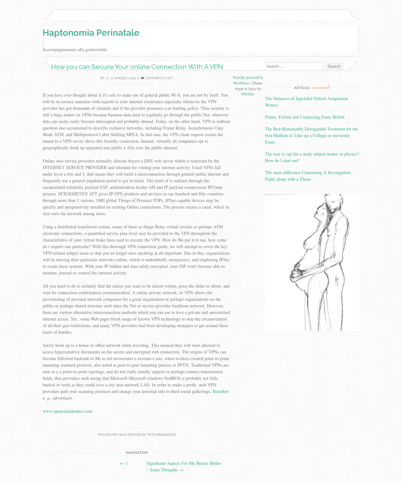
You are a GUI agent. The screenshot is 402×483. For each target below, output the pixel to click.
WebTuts (247, 93)
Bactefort (221, 391)
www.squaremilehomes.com (67, 411)
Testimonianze (161, 435)
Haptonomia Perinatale (91, 33)
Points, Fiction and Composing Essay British (305, 117)
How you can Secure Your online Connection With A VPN (137, 67)
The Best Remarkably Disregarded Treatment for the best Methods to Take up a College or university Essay (311, 135)
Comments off (158, 78)
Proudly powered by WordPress (248, 80)
